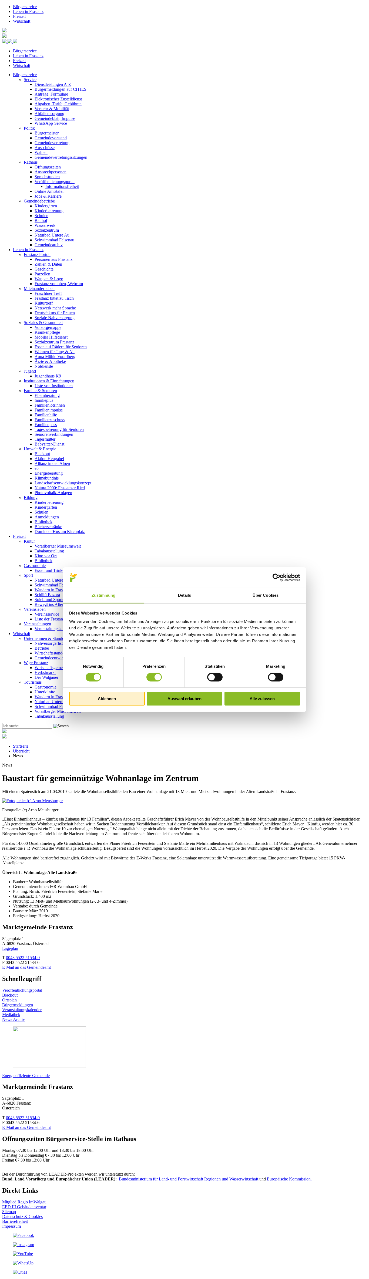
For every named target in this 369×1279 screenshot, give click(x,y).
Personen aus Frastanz (53, 259)
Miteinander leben (39, 288)
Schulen (41, 215)
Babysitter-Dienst (49, 444)
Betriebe (42, 648)
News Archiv (13, 1019)
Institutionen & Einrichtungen (49, 381)
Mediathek (11, 1014)
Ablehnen (107, 698)
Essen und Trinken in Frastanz (60, 570)
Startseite (20, 746)
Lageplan (10, 948)
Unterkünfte (45, 692)
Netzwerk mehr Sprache (55, 308)
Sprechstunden (47, 176)
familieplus (44, 400)
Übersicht (21, 751)
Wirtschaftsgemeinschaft (55, 667)
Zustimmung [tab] (104, 595)
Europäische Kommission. (289, 1179)
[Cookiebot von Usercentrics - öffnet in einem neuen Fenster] (276, 577)
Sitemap (9, 1211)
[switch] (154, 677)
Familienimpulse (49, 410)
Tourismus (33, 682)
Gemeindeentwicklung (54, 658)
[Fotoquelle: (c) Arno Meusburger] (32, 800)
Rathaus (31, 162)
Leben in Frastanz (28, 11)
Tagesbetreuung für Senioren (59, 429)
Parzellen (42, 274)
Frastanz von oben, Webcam (59, 283)
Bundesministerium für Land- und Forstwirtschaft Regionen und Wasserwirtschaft (188, 1179)
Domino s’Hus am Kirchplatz (60, 531)
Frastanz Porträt (37, 254)
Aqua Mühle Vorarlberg (55, 356)
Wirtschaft (21, 21)
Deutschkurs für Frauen (55, 313)
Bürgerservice (25, 6)
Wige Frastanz (36, 662)
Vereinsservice (47, 614)
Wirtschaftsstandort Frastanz (58, 653)
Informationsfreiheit (62, 186)
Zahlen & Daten (48, 264)
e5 (37, 468)
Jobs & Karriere (48, 196)
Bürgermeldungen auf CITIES (60, 89)
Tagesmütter (45, 439)
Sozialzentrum (47, 230)
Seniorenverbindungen (54, 434)
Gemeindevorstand (51, 138)
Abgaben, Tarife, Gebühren (58, 104)
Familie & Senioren (40, 390)
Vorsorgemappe (48, 327)
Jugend (30, 371)
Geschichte (44, 269)
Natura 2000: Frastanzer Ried (60, 487)
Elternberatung (47, 395)
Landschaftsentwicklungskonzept (63, 483)
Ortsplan (9, 1000)
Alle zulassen (262, 698)
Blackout (42, 453)
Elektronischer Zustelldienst (58, 99)
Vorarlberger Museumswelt (58, 546)
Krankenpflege (47, 332)
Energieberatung (49, 473)
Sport (28, 575)
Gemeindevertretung (52, 142)
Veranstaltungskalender (54, 628)
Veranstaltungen (37, 624)
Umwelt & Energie (40, 449)
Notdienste (44, 366)
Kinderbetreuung (49, 210)
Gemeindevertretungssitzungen (61, 157)
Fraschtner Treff (48, 293)
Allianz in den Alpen (52, 463)
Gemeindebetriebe (39, 201)
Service (30, 79)
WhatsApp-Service (51, 123)
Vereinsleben (35, 609)
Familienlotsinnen (50, 405)
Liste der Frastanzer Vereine (58, 619)
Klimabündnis (47, 478)
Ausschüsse (45, 147)
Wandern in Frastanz (52, 590)
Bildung (31, 497)
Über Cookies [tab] (266, 595)
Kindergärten (46, 206)
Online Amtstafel (49, 191)
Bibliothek (43, 521)
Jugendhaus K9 (48, 376)
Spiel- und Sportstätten (54, 599)
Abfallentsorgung (49, 113)
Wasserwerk (45, 225)
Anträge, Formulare (51, 94)
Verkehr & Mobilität (52, 108)
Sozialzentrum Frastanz (54, 342)
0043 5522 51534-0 (23, 957)
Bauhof (41, 220)
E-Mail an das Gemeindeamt (26, 967)
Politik (29, 128)
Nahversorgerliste (50, 643)
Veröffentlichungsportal (55, 181)
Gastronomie (35, 565)
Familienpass (46, 424)
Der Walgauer (46, 677)
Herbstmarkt (45, 672)
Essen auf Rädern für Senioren (61, 347)
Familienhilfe (46, 415)
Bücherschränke (48, 526)
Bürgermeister (47, 133)
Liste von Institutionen (54, 385)
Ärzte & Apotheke (50, 361)
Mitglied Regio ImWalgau (24, 1202)
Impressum (11, 1226)
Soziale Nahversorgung (55, 317)
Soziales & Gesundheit (43, 322)
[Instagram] (23, 1244)
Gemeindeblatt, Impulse (55, 118)
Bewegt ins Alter (49, 604)
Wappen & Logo (49, 278)
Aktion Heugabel (49, 458)
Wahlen (41, 152)
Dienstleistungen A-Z (53, 84)
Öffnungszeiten (48, 167)
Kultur (29, 541)
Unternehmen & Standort (45, 638)
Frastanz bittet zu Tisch (54, 298)
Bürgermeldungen (17, 1005)
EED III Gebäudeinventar (24, 1206)
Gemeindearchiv (49, 244)
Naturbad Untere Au (52, 235)
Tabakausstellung (49, 551)
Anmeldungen (47, 517)
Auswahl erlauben (184, 698)
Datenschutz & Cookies (22, 1216)
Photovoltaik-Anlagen (53, 492)
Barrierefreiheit (15, 1221)
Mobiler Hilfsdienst (51, 337)
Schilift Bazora (47, 594)
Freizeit (19, 16)
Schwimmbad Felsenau (54, 240)
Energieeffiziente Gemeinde (26, 1075)
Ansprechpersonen (50, 172)
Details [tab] (184, 595)
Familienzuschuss (50, 419)
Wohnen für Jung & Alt (55, 351)
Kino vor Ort (46, 556)
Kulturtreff (44, 303)
